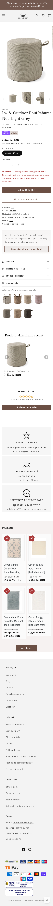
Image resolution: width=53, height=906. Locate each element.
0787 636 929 (22, 828)
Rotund (12, 211)
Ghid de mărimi (13, 737)
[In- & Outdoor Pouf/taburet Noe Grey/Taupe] (7, 319)
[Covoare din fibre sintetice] (6, 134)
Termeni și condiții (15, 769)
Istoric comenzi (13, 800)
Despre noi (11, 675)
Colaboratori (12, 700)
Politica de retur (13, 750)
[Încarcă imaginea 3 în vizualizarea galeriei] (40, 98)
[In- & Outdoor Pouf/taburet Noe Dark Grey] (28, 319)
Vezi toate (26, 648)
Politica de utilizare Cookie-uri (21, 756)
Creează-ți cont (13, 793)
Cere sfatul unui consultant (26, 249)
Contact (9, 688)
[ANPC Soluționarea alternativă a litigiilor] (19, 887)
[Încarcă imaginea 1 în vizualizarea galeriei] (13, 98)
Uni (11, 221)
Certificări (10, 707)
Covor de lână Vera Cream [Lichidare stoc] (36, 568)
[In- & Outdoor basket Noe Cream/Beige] (18, 304)
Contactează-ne (13, 839)
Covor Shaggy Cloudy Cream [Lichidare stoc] (36, 621)
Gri (12, 207)
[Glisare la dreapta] (50, 99)
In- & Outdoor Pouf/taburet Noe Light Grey (17, 372)
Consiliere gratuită (15, 694)
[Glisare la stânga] (3, 99)
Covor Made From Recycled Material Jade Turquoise (13, 621)
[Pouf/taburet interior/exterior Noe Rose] (39, 304)
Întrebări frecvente (15, 724)
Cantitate (6, 159)
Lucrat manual (28, 217)
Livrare (9, 744)
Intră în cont (12, 787)
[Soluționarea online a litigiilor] (19, 895)
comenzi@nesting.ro (23, 822)
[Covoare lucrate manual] (14, 134)
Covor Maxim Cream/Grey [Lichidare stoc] (12, 568)
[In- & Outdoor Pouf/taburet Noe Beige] (28, 304)
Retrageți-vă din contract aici (20, 806)
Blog (8, 681)
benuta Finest (18, 224)
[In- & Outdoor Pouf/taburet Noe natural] (18, 319)
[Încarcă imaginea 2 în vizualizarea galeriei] (26, 98)
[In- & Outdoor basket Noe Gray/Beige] (7, 304)
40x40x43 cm (12, 153)
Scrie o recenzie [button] (26, 407)
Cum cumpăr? (13, 731)
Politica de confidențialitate (19, 763)
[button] (3, 16)
